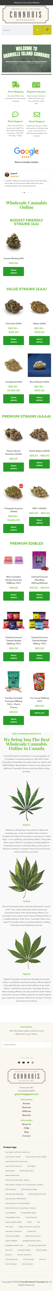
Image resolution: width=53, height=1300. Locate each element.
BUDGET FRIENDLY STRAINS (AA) (26, 222)
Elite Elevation (10, 1189)
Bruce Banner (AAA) (39, 381)
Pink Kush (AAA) (13, 323)
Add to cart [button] (39, 713)
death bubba (10, 1171)
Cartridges (31, 1166)
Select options (13, 271)
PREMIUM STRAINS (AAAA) (26, 416)
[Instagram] (32, 1062)
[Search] (37, 30)
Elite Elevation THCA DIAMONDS (17, 1203)
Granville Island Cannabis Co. (34, 1281)
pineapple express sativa (32, 1241)
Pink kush (8, 1250)
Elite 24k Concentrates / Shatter (17, 1180)
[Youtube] (23, 1062)
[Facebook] (19, 1062)
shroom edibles (41, 1250)
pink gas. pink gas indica (37, 1245)
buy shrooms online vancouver (16, 1161)
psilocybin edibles (24, 1250)
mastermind (31, 1231)
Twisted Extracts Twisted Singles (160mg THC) (39, 640)
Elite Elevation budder (29, 1189)
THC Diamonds (28, 1259)
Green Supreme (31, 1217)
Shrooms (8, 1255)
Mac (38, 1222)
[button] (4, 179)
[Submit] (46, 1045)
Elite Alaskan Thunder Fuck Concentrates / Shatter (24, 1185)
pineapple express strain (14, 1245)
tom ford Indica (11, 1264)
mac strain (9, 1227)
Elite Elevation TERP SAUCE (15, 1199)
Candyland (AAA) (13, 381)
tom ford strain (27, 1264)
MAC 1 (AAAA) (39, 508)
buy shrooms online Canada (36, 1157)
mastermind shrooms (33, 1236)
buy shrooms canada (13, 1157)
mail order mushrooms (13, 1231)
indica (29, 1222)
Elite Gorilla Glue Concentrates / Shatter (20, 1208)
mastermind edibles (12, 1236)
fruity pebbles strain (12, 1217)
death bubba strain (12, 1175)
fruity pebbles (10, 1213)
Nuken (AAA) (39, 323)
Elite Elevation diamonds (14, 1194)
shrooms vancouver (24, 1255)
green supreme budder (13, 1222)
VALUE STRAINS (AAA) (26, 289)
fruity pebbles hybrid (28, 1213)
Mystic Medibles (11, 1241)
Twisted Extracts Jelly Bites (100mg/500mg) (39, 579)
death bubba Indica (27, 1171)
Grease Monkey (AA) (14, 258)
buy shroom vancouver (13, 1166)
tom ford (42, 1259)
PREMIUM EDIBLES (26, 543)
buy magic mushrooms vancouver (17, 1152)
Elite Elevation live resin (37, 1194)
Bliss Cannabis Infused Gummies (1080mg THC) (13, 579)
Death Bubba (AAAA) (39, 450)
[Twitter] (28, 1062)
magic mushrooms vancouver (29, 1227)
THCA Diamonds (11, 1259)
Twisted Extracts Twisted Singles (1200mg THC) (13, 640)
